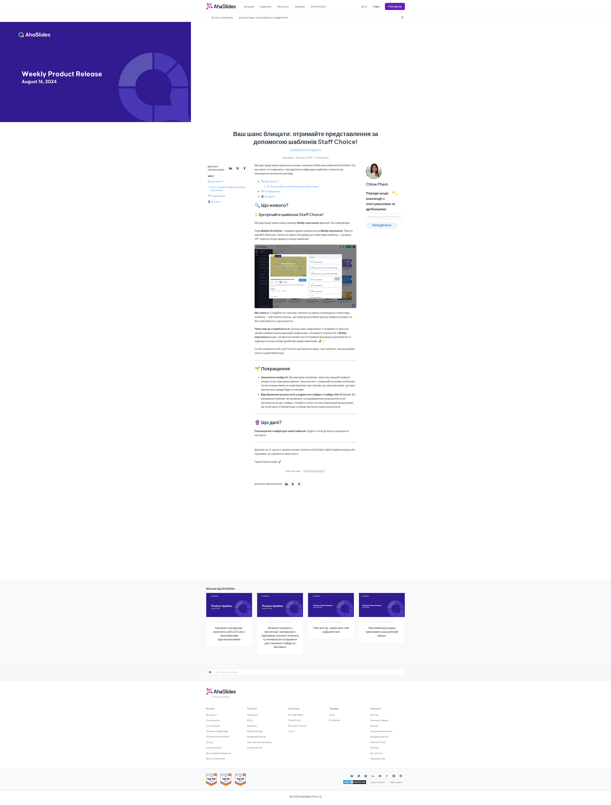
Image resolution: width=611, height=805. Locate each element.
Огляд (209, 742)
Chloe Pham (377, 184)
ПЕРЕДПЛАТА (382, 225)
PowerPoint (294, 720)
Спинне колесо (214, 747)
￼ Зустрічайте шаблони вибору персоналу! (228, 189)
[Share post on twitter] (237, 168)
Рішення (265, 6)
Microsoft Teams (297, 725)
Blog (249, 720)
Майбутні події (255, 731)
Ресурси (283, 6)
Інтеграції (293, 708)
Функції (249, 6)
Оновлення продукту (305, 150)
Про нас (374, 714)
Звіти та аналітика (215, 758)
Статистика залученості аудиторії (263, 17)
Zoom (291, 731)
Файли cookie (378, 742)
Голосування (213, 720)
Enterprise (318, 6)
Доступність (376, 753)
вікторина (211, 714)
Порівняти (252, 714)
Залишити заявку (379, 720)
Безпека (374, 747)
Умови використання (381, 731)
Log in (376, 6)
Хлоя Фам (287, 157)
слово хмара (213, 725)
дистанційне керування (218, 753)
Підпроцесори (377, 758)
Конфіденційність (379, 736)
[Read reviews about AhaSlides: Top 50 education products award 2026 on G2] (226, 780)
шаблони (252, 725)
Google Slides (295, 714)
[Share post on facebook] (244, 168)
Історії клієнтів (254, 747)
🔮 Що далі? (214, 201)
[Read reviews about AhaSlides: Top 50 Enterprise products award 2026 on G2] (240, 780)
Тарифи (300, 6)
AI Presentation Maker (217, 736)
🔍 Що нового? (216, 181)
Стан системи (377, 782)
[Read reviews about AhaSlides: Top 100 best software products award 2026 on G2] (211, 780)
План (332, 714)
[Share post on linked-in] (230, 168)
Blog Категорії (222, 17)
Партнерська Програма (259, 742)
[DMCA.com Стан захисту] (354, 782)
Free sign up (395, 6)
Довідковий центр (256, 736)
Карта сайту (396, 782)
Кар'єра (374, 725)
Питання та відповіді (217, 731)
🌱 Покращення (216, 195)
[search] (402, 17)
